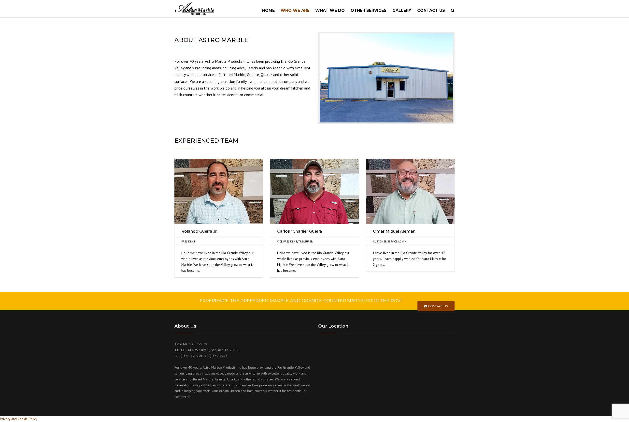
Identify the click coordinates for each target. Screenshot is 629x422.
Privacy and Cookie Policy (18, 419)
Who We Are (295, 10)
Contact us (431, 10)
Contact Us (437, 306)
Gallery (401, 10)
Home (268, 10)
